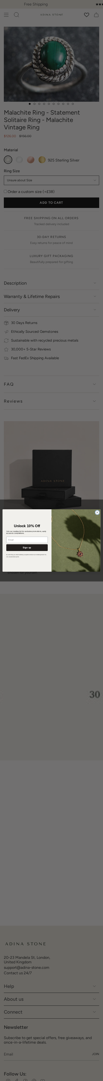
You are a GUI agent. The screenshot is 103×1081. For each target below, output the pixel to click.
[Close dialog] (97, 512)
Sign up (27, 547)
